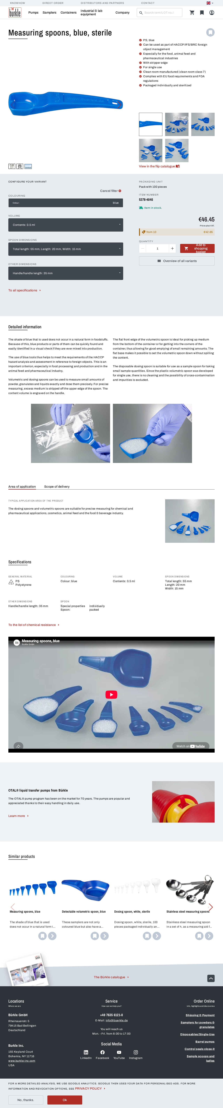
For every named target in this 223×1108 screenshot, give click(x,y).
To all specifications (22, 290)
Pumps (33, 12)
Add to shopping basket (201, 248)
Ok (65, 1100)
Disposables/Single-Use (197, 1034)
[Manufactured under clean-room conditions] (19, 166)
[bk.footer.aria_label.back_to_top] (211, 978)
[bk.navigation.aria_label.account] (212, 12)
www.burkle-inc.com (21, 1060)
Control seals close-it (200, 1048)
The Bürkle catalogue (109, 977)
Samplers (49, 12)
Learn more (16, 816)
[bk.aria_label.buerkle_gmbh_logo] (14, 12)
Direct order (53, 3)
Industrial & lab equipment (91, 12)
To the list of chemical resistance (32, 625)
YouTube (119, 1058)
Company (123, 12)
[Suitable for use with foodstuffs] (11, 166)
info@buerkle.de (117, 1020)
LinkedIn (86, 1058)
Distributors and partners (102, 3)
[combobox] (65, 225)
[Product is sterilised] (28, 166)
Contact (148, 3)
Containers (69, 12)
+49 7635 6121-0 (111, 1014)
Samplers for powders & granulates (198, 1024)
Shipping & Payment (200, 1015)
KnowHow (17, 3)
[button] (119, 105)
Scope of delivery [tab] (57, 486)
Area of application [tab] (22, 486)
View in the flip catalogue (157, 166)
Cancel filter (109, 191)
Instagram (136, 1058)
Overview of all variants (180, 261)
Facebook (102, 1058)
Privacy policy (88, 1088)
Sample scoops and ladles (201, 1058)
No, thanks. (25, 1100)
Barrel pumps (205, 1041)
